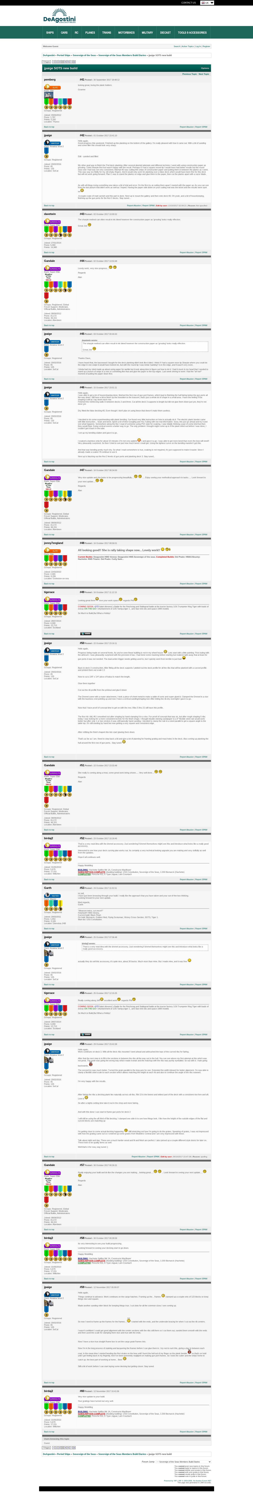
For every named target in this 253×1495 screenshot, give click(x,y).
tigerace (49, 592)
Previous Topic (189, 74)
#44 (82, 260)
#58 (82, 1238)
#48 (82, 543)
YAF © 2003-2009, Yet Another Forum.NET (194, 1481)
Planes (90, 33)
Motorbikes (126, 33)
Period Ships (63, 55)
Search (177, 46)
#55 (82, 992)
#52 (82, 838)
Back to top (49, 127)
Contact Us (189, 2)
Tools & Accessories (192, 33)
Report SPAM (201, 127)
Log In (198, 46)
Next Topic (204, 74)
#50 (82, 643)
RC (76, 33)
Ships (50, 33)
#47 (82, 470)
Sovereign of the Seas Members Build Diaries (122, 55)
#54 (82, 937)
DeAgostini (49, 55)
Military (147, 33)
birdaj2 (48, 838)
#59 (82, 1287)
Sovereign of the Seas (84, 55)
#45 (82, 333)
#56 (82, 1043)
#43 (82, 214)
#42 (82, 135)
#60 (82, 1391)
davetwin (50, 214)
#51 (82, 765)
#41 (82, 79)
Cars (64, 33)
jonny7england (53, 543)
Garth (47, 887)
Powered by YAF (170, 1481)
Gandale (49, 260)
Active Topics (188, 46)
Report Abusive (187, 127)
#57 (82, 1165)
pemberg (50, 79)
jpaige (48, 135)
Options (205, 68)
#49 (82, 592)
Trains (106, 33)
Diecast (165, 33)
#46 (82, 387)
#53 (82, 887)
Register (206, 46)
